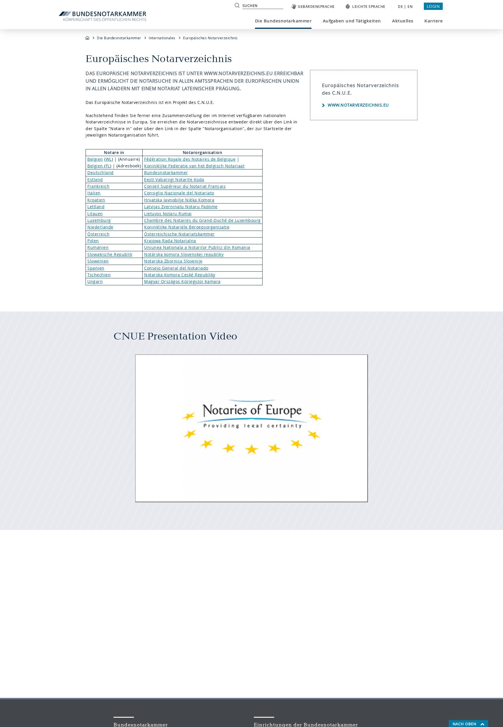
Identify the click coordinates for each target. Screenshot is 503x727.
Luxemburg (99, 220)
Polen (93, 240)
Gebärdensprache (316, 6)
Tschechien (99, 274)
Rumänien (98, 247)
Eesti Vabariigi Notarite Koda (174, 179)
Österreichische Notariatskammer (179, 234)
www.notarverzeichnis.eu (358, 105)
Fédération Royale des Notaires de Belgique (189, 159)
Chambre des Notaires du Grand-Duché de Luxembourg (202, 220)
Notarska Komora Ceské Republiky (179, 274)
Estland (95, 179)
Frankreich (98, 186)
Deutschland (100, 172)
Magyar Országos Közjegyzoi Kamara (182, 281)
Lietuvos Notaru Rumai (168, 213)
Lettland (96, 206)
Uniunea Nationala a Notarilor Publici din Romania (197, 247)
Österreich (98, 234)
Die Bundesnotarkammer (283, 21)
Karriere (433, 21)
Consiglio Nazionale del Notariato (179, 193)
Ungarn (95, 281)
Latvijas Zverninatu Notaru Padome (181, 206)
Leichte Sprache (368, 6)
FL (108, 166)
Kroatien (96, 200)
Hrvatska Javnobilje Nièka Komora (179, 200)
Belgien (95, 159)
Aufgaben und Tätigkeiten (352, 21)
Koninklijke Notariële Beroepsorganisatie (186, 227)
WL (109, 159)
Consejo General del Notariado (176, 268)
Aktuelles (402, 21)
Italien (94, 193)
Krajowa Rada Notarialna (170, 240)
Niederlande (100, 227)
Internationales (162, 38)
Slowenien (98, 261)
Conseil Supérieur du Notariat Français (185, 186)
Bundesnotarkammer (166, 172)
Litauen (95, 213)
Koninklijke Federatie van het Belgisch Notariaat (194, 166)
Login (433, 6)
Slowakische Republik (109, 254)
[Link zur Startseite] (105, 16)
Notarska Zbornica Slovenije (173, 261)
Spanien (96, 268)
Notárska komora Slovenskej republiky (184, 254)
